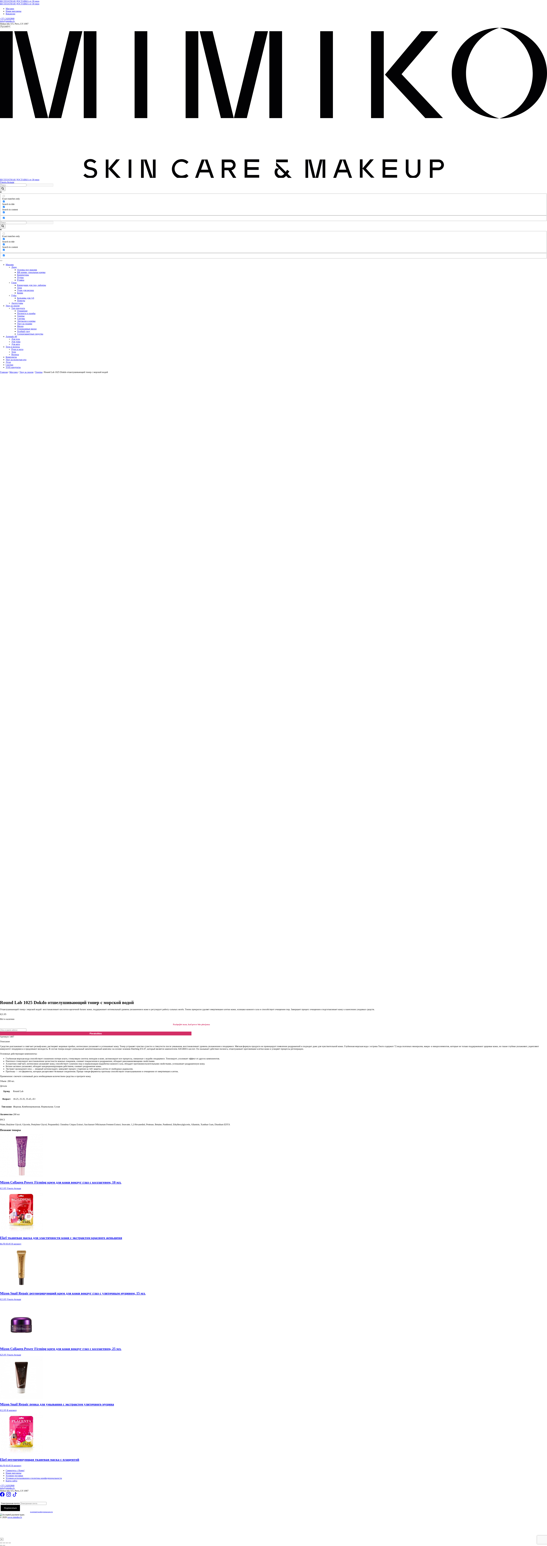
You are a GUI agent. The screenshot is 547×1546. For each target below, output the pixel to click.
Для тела (15, 339)
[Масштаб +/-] (1, 1542)
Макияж (10, 264)
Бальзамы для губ (25, 298)
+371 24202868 (7, 18)
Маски (20, 326)
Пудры (20, 277)
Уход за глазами (24, 323)
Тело (13, 352)
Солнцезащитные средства (30, 334)
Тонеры (21, 316)
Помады (21, 300)
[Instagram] (8, 1496)
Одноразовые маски (27, 329)
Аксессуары (17, 303)
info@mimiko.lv (7, 21)
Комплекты (11, 357)
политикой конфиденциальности (41, 1512)
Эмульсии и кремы (26, 321)
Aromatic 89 (11, 336)
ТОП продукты (13, 367)
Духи (8, 362)
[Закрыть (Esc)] (10, 1542)
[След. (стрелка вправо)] (4, 1545)
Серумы (21, 318)
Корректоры (23, 275)
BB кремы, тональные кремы (31, 272)
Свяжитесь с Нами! (15, 1470)
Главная (4, 372)
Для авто (15, 344)
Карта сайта (11, 1481)
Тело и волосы (13, 347)
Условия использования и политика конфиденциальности (34, 1478)
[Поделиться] (7, 1542)
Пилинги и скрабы (26, 313)
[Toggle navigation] (1, 260)
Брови (20, 293)
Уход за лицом (13, 305)
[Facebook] (2, 1496)
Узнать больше (7, 182)
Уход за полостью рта (16, 359)
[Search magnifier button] (2, 189)
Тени (19, 288)
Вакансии (10, 14)
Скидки (9, 365)
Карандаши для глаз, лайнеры (31, 285)
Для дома (15, 341)
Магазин (10, 8)
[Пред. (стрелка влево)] (1, 1545)
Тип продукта (18, 308)
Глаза (14, 282)
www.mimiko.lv (14, 1517)
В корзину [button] (16, 1244)
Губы (13, 295)
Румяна (20, 280)
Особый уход (23, 331)
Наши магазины (13, 11)
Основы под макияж (27, 270)
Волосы (15, 354)
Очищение (22, 311)
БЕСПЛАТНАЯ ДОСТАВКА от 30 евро (19, 1)
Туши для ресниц (25, 290)
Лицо (14, 267)
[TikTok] (15, 1496)
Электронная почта (10, 1503)
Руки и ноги (17, 349)
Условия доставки (14, 1475)
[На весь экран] (4, 1542)
